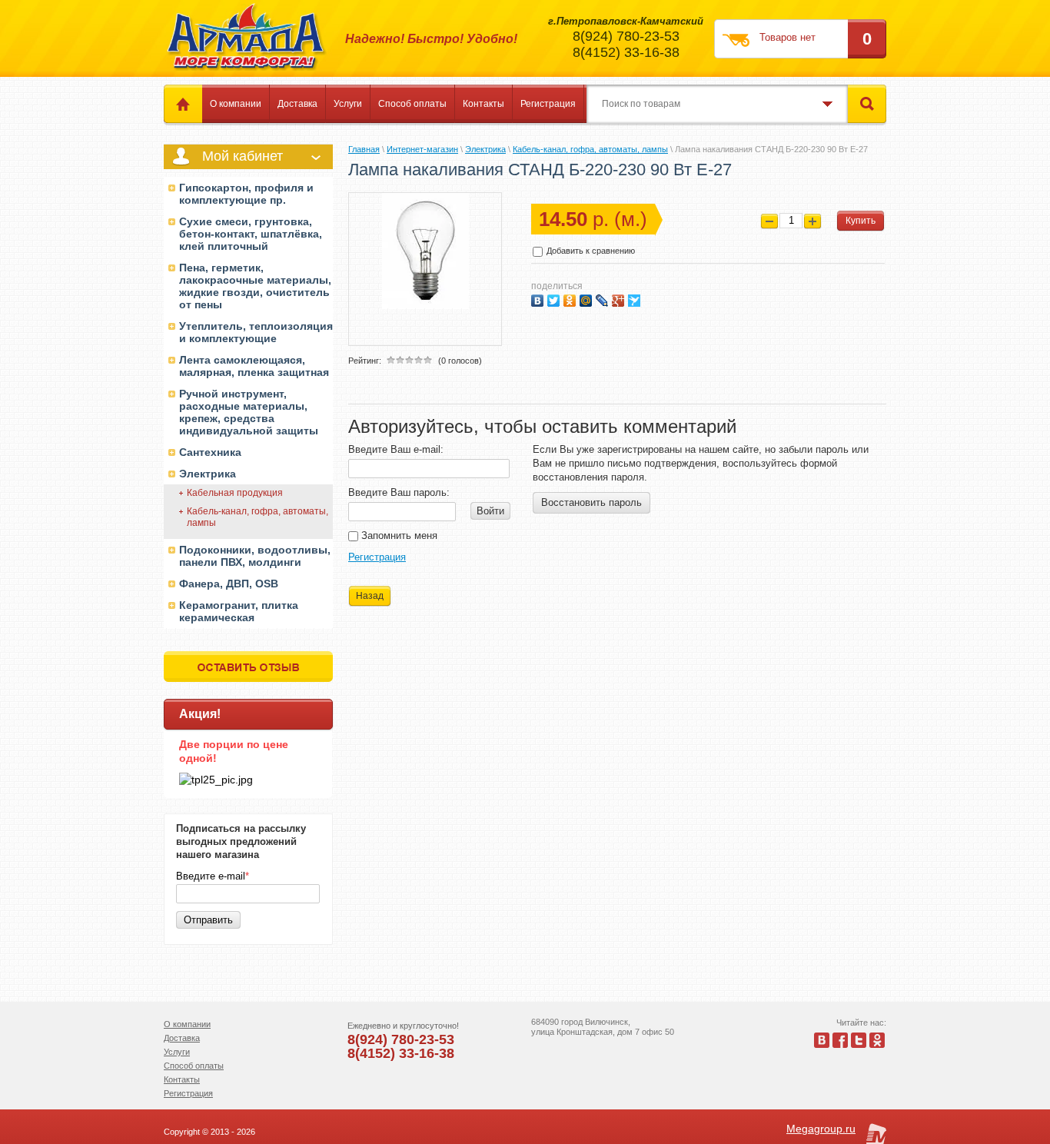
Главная (364, 149)
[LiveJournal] (604, 299)
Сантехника (210, 452)
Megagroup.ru (821, 1128)
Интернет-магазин (422, 149)
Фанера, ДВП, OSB (228, 583)
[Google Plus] (620, 299)
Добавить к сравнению (589, 250)
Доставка (297, 103)
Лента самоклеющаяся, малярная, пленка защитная (254, 366)
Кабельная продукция (235, 492)
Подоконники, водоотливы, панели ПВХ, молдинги (255, 556)
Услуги (348, 103)
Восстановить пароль (591, 502)
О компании (235, 103)
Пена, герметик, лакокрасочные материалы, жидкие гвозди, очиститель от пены (255, 286)
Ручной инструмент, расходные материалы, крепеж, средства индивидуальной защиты (248, 412)
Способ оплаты (412, 103)
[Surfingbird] (636, 299)
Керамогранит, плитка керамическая (238, 611)
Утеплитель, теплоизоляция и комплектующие (256, 332)
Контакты (483, 103)
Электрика (207, 473)
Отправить (208, 920)
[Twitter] (555, 299)
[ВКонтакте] (539, 299)
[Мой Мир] (588, 299)
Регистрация (548, 103)
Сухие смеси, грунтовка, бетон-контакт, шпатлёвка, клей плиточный (250, 233)
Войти (490, 511)
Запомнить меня (397, 535)
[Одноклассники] (571, 299)
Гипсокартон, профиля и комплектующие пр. (246, 193)
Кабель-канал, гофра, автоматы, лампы (257, 517)
